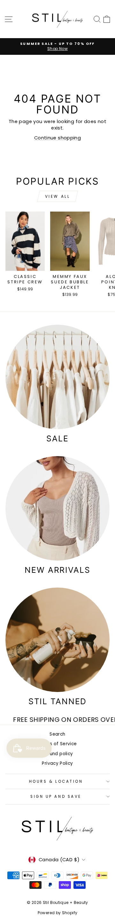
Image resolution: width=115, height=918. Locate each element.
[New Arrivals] (57, 508)
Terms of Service (57, 744)
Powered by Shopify (58, 912)
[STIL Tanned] (57, 640)
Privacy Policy (57, 763)
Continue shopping (57, 138)
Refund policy (57, 754)
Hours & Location (56, 781)
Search (57, 734)
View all (57, 196)
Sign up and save (55, 796)
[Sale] (57, 377)
